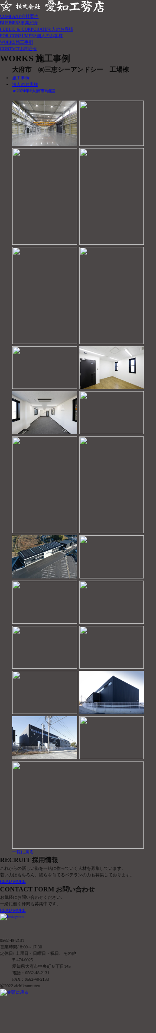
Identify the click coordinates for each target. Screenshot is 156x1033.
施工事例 (20, 78)
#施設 (50, 90)
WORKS (16, 42)
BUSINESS (19, 22)
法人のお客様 (25, 84)
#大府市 (37, 90)
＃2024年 (20, 90)
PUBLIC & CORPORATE (36, 29)
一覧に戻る (23, 852)
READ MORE (13, 881)
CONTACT (18, 48)
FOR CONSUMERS (31, 35)
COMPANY (19, 16)
